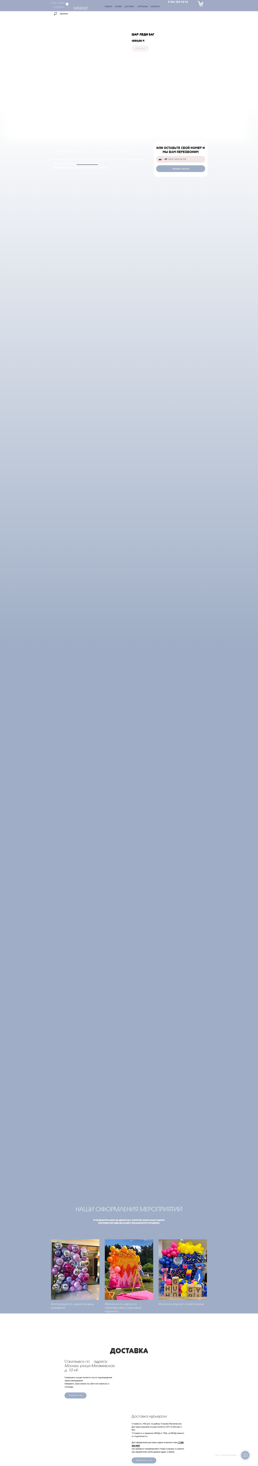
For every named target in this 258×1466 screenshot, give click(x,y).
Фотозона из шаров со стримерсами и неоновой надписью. (123, 1308)
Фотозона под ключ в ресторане (181, 1304)
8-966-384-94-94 (178, 1)
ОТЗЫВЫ (118, 7)
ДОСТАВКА (129, 7)
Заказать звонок (180, 168)
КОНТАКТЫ (155, 7)
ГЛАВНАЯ (108, 7)
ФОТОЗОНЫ (143, 7)
